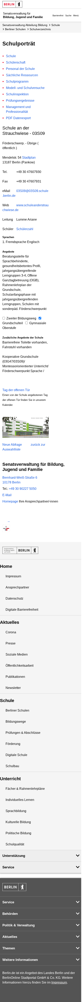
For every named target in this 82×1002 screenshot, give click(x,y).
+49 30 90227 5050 (22, 488)
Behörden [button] (10, 914)
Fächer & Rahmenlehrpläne (25, 788)
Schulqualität (15, 844)
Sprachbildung (16, 811)
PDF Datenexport (18, 118)
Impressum (13, 576)
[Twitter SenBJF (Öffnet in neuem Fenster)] (6, 520)
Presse (11, 643)
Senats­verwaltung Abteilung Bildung (24, 25)
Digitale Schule (16, 755)
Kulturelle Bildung (18, 822)
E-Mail (7, 495)
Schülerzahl (24, 229)
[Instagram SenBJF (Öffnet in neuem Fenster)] (13, 520)
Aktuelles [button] (9, 937)
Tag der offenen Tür (16, 390)
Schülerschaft (15, 62)
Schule (55, 25)
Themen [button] (8, 948)
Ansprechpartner (17, 587)
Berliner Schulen (15, 29)
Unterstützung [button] (13, 856)
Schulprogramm (17, 81)
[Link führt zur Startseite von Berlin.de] (14, 887)
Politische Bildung (18, 833)
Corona (11, 632)
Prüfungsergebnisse (20, 100)
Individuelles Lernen (20, 799)
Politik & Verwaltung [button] (18, 925)
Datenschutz (14, 598)
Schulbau (12, 766)
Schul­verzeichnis (40, 29)
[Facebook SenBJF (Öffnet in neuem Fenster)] (20, 520)
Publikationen (15, 676)
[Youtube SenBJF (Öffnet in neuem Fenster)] (27, 520)
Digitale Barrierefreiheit (22, 609)
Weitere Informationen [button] (20, 960)
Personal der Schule (20, 68)
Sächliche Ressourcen (22, 75)
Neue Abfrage (12, 444)
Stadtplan (29, 157)
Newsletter (13, 688)
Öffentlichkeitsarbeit (19, 665)
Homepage (30, 501)
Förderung (13, 743)
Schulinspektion (17, 94)
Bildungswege (16, 721)
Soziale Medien (17, 654)
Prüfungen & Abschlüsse (23, 732)
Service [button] (8, 867)
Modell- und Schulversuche (25, 88)
